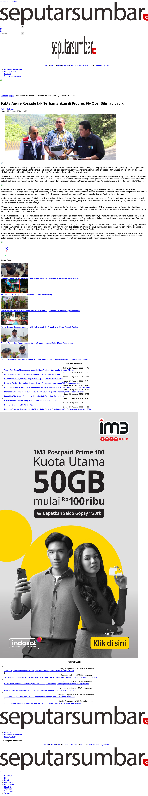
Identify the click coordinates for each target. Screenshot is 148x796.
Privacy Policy (10, 71)
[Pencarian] (1, 31)
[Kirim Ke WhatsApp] (6, 256)
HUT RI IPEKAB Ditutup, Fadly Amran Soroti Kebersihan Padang (26, 294)
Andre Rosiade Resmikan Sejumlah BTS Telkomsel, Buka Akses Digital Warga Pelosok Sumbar (39, 327)
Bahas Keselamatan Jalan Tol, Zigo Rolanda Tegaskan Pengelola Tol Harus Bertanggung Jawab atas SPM (47, 387)
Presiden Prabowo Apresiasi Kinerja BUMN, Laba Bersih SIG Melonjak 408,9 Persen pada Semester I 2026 (47, 409)
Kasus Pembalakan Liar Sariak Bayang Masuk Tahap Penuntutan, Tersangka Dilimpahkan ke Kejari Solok (46, 684)
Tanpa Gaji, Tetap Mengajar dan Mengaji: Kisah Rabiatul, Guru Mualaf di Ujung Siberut (39, 370)
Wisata (106, 65)
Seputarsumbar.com (12, 76)
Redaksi (7, 74)
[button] (22, 27)
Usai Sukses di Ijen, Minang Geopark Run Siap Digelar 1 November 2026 (33, 379)
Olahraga (91, 65)
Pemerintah (76, 65)
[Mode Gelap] (1, 29)
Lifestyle (84, 65)
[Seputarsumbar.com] (74, 58)
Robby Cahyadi (7, 109)
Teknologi (99, 65)
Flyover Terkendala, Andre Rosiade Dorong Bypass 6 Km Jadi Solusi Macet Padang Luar (37, 343)
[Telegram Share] (6, 253)
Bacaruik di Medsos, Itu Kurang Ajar (18, 405)
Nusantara (67, 65)
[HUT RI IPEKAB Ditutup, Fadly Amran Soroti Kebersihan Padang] (14, 292)
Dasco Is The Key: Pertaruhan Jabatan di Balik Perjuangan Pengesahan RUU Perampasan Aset (42, 383)
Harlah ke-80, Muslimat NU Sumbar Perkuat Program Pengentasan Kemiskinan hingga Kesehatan (40, 311)
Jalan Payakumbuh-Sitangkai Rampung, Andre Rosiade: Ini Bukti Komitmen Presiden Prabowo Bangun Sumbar (46, 359)
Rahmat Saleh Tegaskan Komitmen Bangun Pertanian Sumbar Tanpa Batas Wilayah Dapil (40, 690)
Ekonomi (54, 65)
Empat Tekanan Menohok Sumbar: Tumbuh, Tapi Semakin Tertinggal (32, 374)
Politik (60, 65)
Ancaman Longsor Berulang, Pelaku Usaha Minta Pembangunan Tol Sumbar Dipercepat (39, 697)
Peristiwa (47, 65)
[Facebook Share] (6, 246)
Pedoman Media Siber (13, 69)
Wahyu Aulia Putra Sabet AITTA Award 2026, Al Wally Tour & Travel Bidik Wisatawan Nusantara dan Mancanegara (50, 677)
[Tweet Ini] (6, 249)
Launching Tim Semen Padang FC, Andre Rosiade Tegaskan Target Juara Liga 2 (37, 396)
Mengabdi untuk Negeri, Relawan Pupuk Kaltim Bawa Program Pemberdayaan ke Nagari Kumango (41, 278)
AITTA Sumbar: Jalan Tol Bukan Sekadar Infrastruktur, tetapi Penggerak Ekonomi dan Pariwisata (43, 703)
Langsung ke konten (8, 1)
